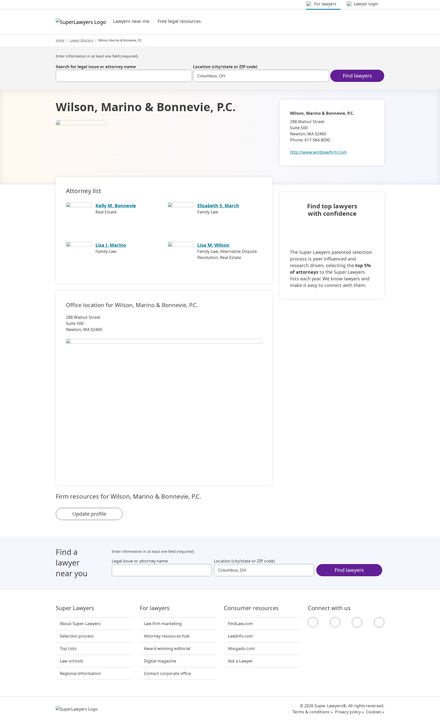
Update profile (89, 513)
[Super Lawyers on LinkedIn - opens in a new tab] (379, 622)
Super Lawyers (75, 608)
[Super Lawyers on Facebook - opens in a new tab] (313, 622)
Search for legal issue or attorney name (96, 66)
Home (60, 40)
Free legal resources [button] (179, 21)
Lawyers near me (131, 21)
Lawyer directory (81, 40)
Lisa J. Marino (110, 245)
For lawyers (155, 608)
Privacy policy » (349, 712)
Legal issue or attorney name (140, 561)
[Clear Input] (186, 76)
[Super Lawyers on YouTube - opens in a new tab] (357, 622)
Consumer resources (251, 608)
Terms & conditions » (312, 712)
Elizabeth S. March (218, 206)
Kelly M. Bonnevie (115, 206)
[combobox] (124, 76)
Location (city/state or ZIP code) (225, 66)
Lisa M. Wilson (213, 245)
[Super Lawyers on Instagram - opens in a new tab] (335, 622)
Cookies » (375, 712)
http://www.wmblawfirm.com (318, 152)
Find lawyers (357, 75)
